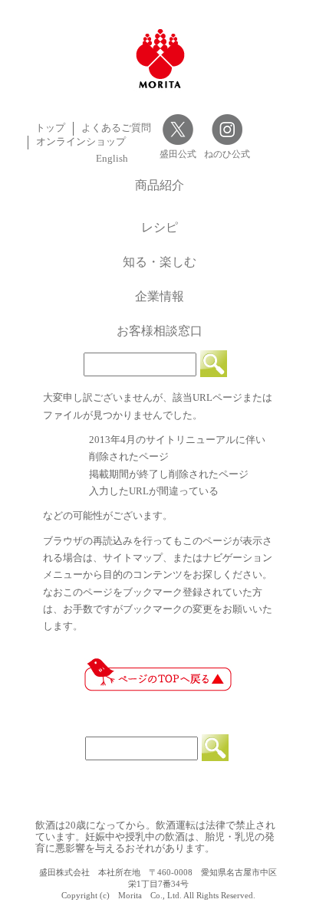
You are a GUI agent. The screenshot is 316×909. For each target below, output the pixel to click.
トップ (50, 128)
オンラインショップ (81, 141)
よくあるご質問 (116, 128)
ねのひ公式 (227, 154)
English (112, 158)
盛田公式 (178, 154)
